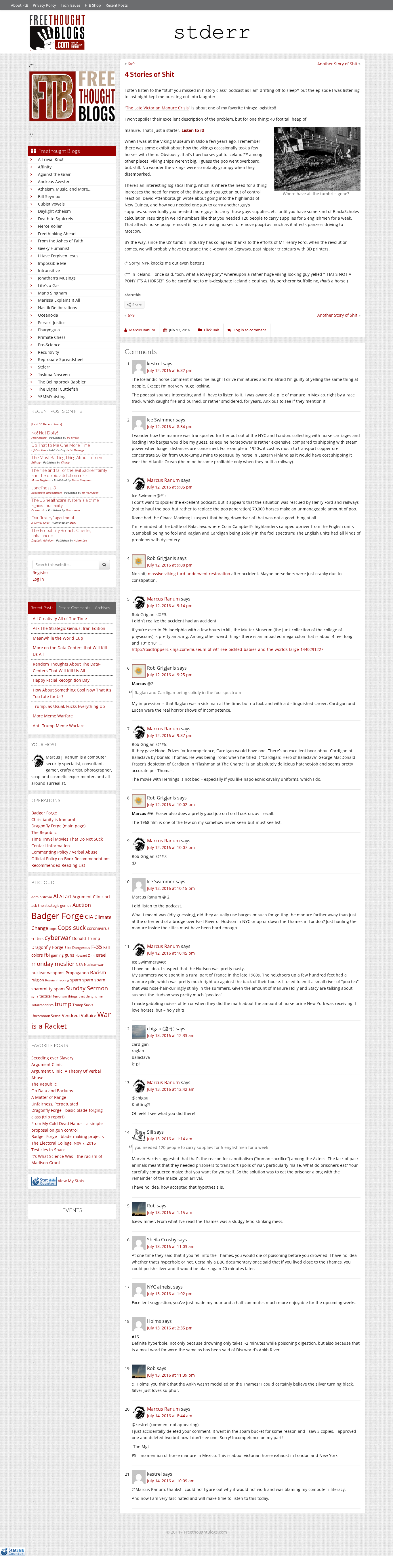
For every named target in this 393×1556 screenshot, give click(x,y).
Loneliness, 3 (43, 487)
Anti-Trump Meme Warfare (59, 725)
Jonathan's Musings (57, 278)
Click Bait (211, 330)
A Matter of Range (48, 1097)
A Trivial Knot (51, 159)
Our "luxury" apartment (53, 517)
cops (52, 928)
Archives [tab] (102, 607)
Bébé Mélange (75, 450)
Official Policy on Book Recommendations (70, 858)
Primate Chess (52, 337)
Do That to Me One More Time (60, 445)
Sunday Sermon (87, 988)
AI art (65, 896)
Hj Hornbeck (90, 493)
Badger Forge (44, 813)
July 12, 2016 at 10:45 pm (171, 953)
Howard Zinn (85, 955)
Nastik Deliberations (57, 307)
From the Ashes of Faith (60, 241)
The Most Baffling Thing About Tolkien (66, 457)
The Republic (44, 832)
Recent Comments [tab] (74, 607)
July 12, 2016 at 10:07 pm (171, 847)
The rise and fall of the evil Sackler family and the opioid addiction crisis (69, 473)
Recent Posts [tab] (42, 607)
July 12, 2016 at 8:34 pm (169, 426)
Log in (38, 579)
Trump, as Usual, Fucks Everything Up (69, 706)
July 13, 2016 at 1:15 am (169, 1212)
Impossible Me (52, 263)
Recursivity (48, 352)
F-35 (96, 946)
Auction (82, 904)
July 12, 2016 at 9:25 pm (169, 674)
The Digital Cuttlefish (58, 389)
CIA (89, 916)
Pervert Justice (52, 322)
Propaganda (77, 972)
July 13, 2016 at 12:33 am (170, 1035)
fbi (47, 954)
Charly (65, 462)
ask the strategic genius (51, 905)
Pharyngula (49, 330)
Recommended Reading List (58, 865)
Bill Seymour (50, 196)
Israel (101, 955)
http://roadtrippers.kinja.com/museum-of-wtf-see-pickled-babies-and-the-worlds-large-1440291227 (227, 649)
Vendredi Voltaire (79, 1015)
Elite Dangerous (77, 947)
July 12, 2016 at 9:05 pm (169, 487)
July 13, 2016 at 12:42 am (170, 1089)
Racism (98, 972)
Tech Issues (70, 5)
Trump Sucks (83, 1004)
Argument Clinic (88, 896)
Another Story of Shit (337, 64)
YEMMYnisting (52, 396)
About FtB (19, 5)
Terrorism (60, 996)
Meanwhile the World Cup (58, 638)
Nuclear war (94, 964)
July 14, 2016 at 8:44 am (169, 1415)
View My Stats (71, 1180)
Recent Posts (117, 5)
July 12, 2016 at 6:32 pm (169, 370)
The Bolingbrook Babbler (62, 382)
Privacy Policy (44, 5)
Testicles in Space (48, 1149)
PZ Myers (73, 438)
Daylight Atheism (54, 211)
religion (37, 980)
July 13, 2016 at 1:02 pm (169, 1293)
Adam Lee (80, 540)
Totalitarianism (42, 1005)
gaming (57, 955)
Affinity (44, 167)
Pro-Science (49, 344)
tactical (45, 996)
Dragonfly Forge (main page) (58, 826)
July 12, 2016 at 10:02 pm (171, 804)
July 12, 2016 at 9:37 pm (169, 735)
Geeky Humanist (53, 248)
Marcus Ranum (163, 480)
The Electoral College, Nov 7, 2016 (63, 1143)
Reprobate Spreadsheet (61, 359)
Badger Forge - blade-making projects (67, 1136)
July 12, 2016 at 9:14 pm (169, 605)
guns (69, 955)
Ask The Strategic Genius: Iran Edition (69, 628)
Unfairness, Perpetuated (54, 1104)
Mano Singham (52, 293)
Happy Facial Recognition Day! (62, 680)
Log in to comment (250, 330)
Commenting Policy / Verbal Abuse (64, 852)
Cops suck (72, 928)
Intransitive (49, 270)
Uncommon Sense (46, 1015)
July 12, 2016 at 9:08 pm (169, 565)
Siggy (73, 522)
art (107, 896)
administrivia (41, 896)
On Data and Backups (52, 1090)
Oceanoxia (48, 315)
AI (55, 896)
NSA (79, 964)
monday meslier (53, 964)
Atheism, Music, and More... (64, 189)
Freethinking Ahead (57, 233)
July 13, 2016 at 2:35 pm (169, 1328)
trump (63, 1004)
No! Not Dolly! (44, 432)
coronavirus (98, 928)
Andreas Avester (54, 181)
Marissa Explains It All (59, 300)
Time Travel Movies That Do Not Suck (67, 839)
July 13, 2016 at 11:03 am (170, 1246)
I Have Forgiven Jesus (58, 256)
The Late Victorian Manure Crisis (157, 108)
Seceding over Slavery (52, 1058)
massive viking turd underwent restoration (189, 573)
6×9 (131, 64)
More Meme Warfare (53, 716)
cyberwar (58, 937)
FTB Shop (93, 5)
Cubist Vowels (51, 204)
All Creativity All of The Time (60, 618)
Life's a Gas (49, 285)
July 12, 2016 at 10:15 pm (171, 888)
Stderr (44, 367)
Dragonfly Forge (47, 947)
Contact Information (50, 845)
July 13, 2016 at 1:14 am (169, 1138)
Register (40, 572)
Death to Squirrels (55, 218)
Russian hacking (57, 980)
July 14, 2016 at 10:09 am (170, 1480)
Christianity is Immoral (53, 819)
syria (34, 996)
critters (37, 938)
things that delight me (85, 996)
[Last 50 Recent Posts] (46, 424)
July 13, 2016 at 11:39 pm (171, 1375)
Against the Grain (55, 174)
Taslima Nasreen (54, 374)
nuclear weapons (47, 972)
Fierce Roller (50, 226)
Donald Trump (86, 938)
